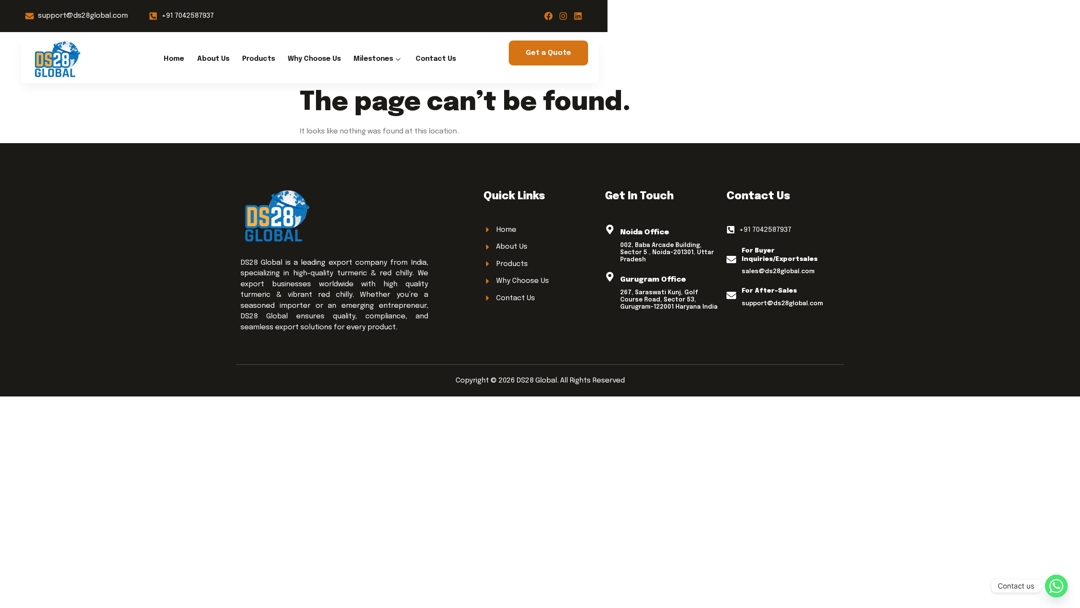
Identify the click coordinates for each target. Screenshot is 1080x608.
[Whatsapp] (1056, 586)
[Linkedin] (578, 16)
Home (174, 58)
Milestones (373, 58)
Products (258, 58)
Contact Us (436, 58)
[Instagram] (563, 16)
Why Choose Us (314, 58)
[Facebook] (548, 16)
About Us (213, 58)
